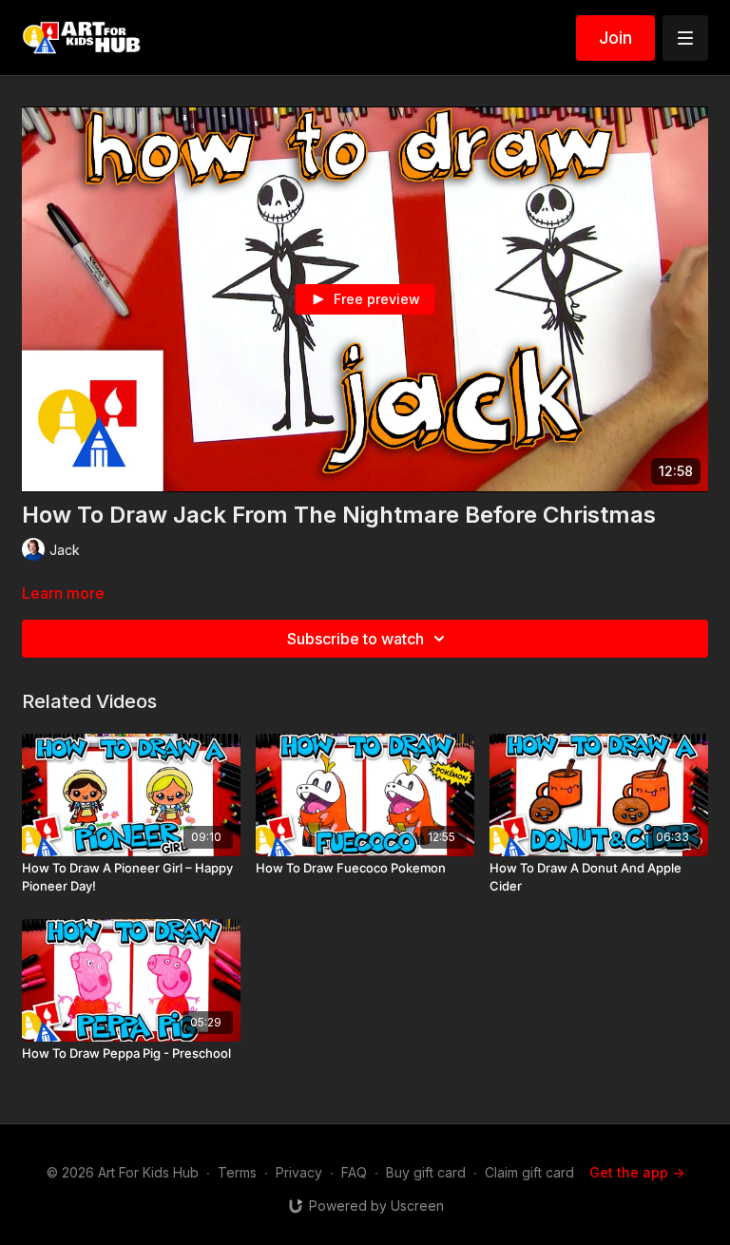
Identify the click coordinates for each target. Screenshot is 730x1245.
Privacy (299, 1172)
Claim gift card (529, 1172)
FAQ (354, 1172)
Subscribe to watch (355, 638)
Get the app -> (636, 1172)
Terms (237, 1172)
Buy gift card (426, 1172)
